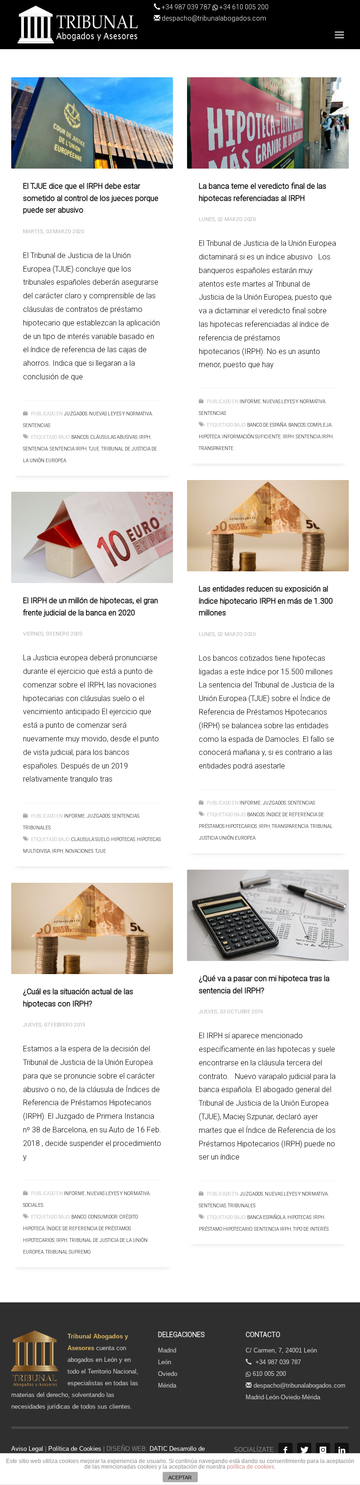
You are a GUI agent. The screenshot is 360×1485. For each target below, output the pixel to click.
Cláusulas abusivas (113, 437)
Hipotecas (123, 839)
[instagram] (323, 1450)
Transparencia (290, 826)
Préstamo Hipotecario (225, 1229)
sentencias (36, 425)
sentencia (35, 448)
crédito (129, 1216)
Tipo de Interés (311, 1229)
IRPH (144, 437)
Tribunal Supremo (67, 1252)
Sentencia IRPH (68, 448)
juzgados (75, 413)
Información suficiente (251, 436)
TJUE (94, 448)
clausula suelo (90, 839)
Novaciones (79, 851)
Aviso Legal (27, 1448)
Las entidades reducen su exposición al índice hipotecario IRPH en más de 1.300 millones (266, 600)
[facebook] (285, 1450)
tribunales (37, 827)
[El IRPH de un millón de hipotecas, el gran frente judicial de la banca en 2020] (92, 537)
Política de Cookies (74, 1448)
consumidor (103, 1216)
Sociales (33, 1205)
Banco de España (266, 425)
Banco (78, 1216)
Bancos (80, 437)
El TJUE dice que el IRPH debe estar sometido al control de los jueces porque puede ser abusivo (90, 198)
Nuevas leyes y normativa (120, 413)
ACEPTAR (180, 1477)
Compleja (319, 425)
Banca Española (266, 1217)
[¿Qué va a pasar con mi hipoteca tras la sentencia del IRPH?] (268, 915)
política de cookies (250, 1466)
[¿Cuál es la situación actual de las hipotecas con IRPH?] (92, 928)
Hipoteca (209, 436)
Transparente (216, 448)
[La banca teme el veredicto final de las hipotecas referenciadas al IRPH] (268, 123)
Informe (250, 401)
